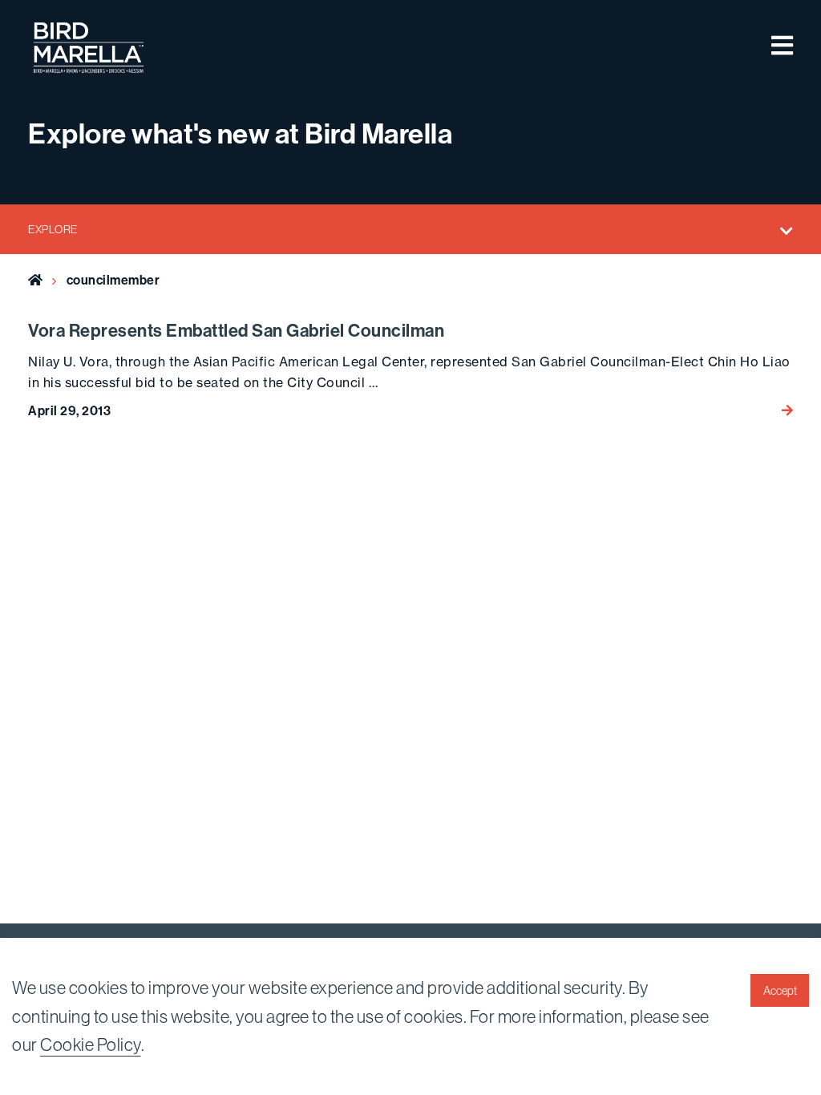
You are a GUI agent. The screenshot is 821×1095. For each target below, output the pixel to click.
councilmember (113, 280)
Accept (780, 990)
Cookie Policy (90, 1045)
